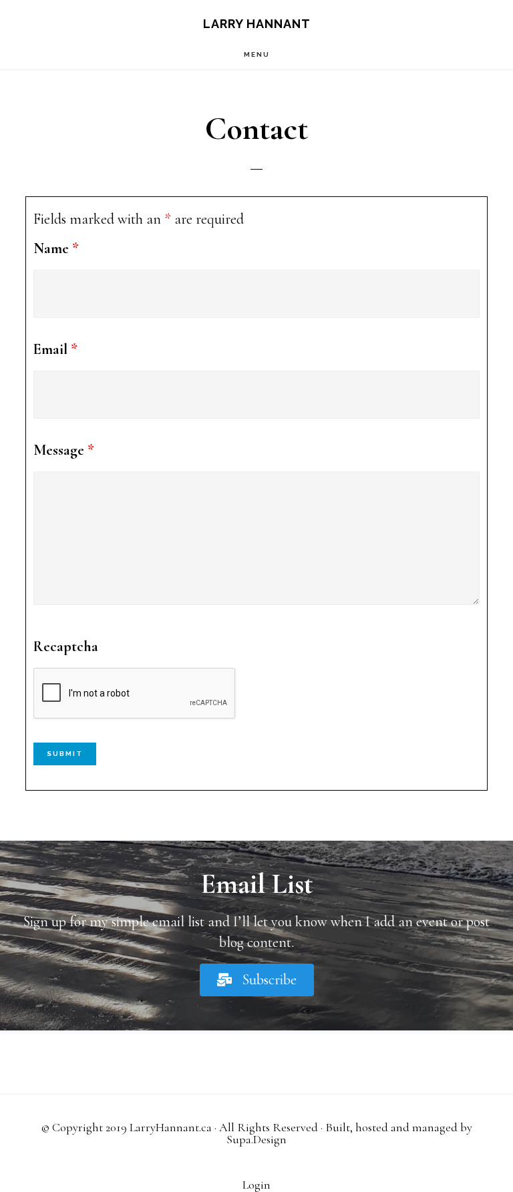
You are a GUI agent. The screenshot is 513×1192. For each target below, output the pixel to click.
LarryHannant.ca (171, 1127)
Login (256, 1184)
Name (56, 248)
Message (63, 450)
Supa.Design (256, 1139)
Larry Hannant (257, 24)
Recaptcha (65, 646)
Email (55, 349)
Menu (257, 54)
